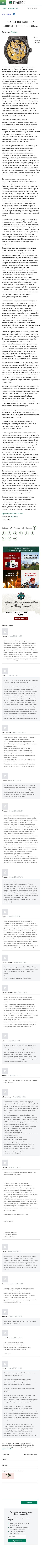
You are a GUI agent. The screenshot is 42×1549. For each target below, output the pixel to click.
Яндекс (18, 1454)
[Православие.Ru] (17, 2)
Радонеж (14, 32)
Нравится (9, 14)
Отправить (29, 1503)
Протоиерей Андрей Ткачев (12, 513)
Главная (4, 8)
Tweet (3, 14)
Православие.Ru (7, 1449)
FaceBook (11, 1454)
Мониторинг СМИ (13, 8)
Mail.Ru (22, 1454)
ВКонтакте (15, 1454)
